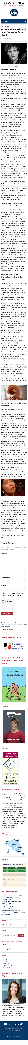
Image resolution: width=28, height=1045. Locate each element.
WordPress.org (6, 967)
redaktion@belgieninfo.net (9, 827)
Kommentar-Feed (7, 965)
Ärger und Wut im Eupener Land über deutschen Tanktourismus (12, 897)
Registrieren (5, 960)
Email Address (5, 577)
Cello (5, 535)
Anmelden (5, 961)
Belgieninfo (13, 1024)
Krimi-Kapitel (6, 949)
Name (3, 570)
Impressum (8, 1028)
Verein (21, 1028)
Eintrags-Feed (6, 963)
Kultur (7, 27)
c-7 (25, 1043)
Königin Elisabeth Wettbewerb (15, 535)
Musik (2, 537)
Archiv (3, 27)
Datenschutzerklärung (14, 1030)
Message (4, 553)
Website (3, 585)
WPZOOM (17, 1038)
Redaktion (15, 1028)
